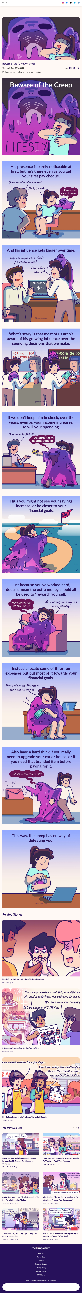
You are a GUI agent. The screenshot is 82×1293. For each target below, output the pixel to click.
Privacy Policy (41, 1268)
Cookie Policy (41, 1271)
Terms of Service (41, 1264)
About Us (41, 1253)
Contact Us (41, 1257)
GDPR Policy (41, 1275)
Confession (41, 1260)
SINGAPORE (6, 3)
